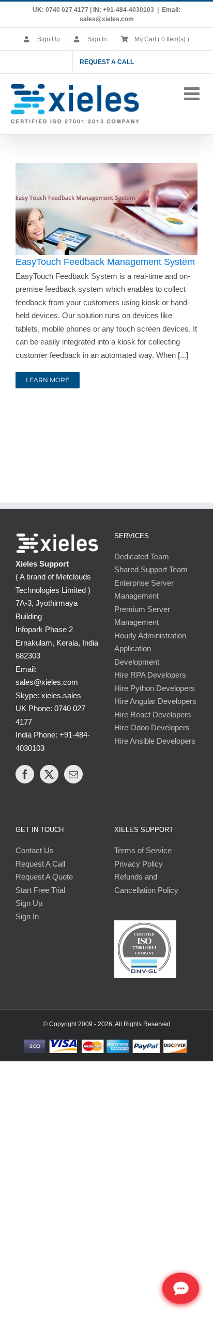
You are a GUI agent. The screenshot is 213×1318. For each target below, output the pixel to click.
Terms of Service (143, 850)
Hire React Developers (152, 714)
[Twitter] (49, 774)
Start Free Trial (40, 890)
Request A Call (40, 863)
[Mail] (73, 774)
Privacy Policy (138, 863)
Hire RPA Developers (150, 674)
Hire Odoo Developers (152, 727)
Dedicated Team (141, 556)
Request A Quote (44, 876)
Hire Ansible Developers (154, 740)
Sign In (27, 916)
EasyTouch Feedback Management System (105, 262)
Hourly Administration (150, 635)
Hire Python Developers (154, 688)
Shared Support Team (151, 569)
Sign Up (29, 903)
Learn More (47, 380)
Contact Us (35, 850)
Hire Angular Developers (155, 701)
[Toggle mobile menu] (193, 93)
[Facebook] (25, 774)
